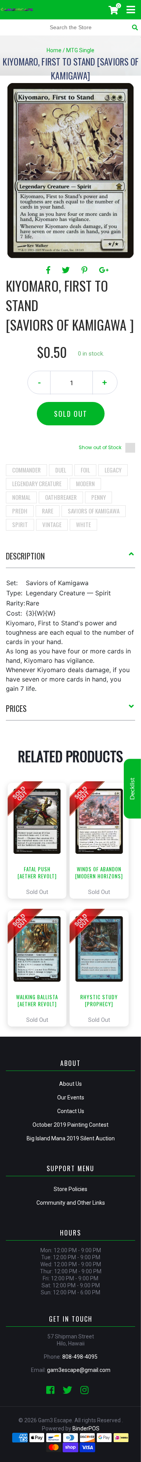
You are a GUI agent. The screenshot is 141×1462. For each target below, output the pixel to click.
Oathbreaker (61, 497)
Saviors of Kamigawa (93, 510)
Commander (26, 470)
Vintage (51, 524)
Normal (21, 497)
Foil (85, 470)
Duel (60, 470)
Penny (98, 497)
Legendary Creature (36, 483)
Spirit (20, 524)
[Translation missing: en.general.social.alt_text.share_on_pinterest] (85, 270)
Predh (19, 510)
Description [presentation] (25, 556)
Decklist (132, 789)
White (83, 524)
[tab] (70, 559)
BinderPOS (85, 1428)
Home (54, 50)
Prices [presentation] (16, 708)
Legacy (113, 470)
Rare (47, 510)
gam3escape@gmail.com (78, 1370)
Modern (85, 483)
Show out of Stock (100, 447)
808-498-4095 (80, 1357)
